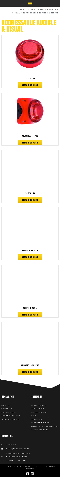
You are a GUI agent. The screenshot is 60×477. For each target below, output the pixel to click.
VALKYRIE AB (30, 78)
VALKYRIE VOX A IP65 (30, 365)
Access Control (39, 412)
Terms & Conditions (10, 419)
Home (23, 9)
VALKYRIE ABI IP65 (30, 136)
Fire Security (36, 9)
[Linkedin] (32, 474)
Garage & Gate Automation (44, 426)
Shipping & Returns (10, 416)
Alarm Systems (38, 405)
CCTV (33, 416)
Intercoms (36, 419)
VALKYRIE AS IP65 (30, 250)
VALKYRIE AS (30, 193)
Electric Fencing (39, 430)
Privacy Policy (8, 412)
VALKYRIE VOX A (30, 308)
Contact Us (6, 409)
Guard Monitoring (40, 423)
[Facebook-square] (27, 474)
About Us (5, 405)
